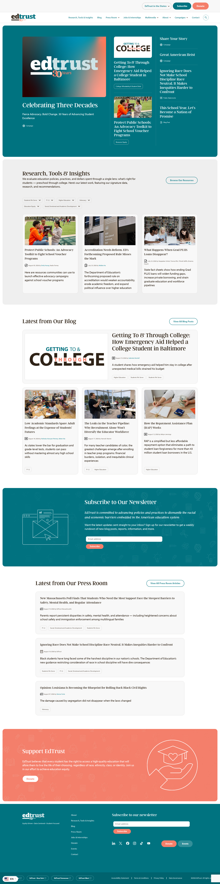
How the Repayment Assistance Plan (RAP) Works (168, 425)
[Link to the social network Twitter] (120, 844)
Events (74, 848)
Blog (99, 17)
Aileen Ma (62, 438)
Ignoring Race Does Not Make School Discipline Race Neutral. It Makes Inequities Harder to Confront (176, 81)
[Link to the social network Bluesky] (155, 844)
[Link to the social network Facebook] (127, 844)
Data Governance (175, 878)
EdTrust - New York (37, 878)
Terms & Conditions (141, 878)
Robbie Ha (102, 265)
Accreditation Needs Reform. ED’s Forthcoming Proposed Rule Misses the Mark (107, 254)
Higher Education (64, 200)
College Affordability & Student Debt (128, 86)
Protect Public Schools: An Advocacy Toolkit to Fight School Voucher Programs (133, 128)
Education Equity (30, 206)
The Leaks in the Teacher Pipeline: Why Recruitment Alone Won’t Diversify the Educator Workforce (107, 428)
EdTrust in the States (156, 6)
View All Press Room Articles (165, 583)
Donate (200, 6)
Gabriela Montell (134, 358)
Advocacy (83, 200)
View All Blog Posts (183, 321)
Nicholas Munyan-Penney (49, 438)
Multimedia (150, 17)
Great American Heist (177, 55)
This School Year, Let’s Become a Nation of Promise (177, 112)
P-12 (48, 200)
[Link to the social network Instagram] (134, 844)
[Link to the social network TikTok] (141, 844)
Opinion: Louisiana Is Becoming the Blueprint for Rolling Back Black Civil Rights (93, 687)
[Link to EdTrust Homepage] (23, 17)
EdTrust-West (84, 878)
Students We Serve (30, 200)
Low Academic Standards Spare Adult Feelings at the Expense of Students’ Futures (50, 428)
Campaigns (180, 17)
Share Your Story (174, 39)
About (165, 17)
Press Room (111, 17)
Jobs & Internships (132, 17)
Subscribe (182, 6)
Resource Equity (121, 142)
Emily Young (45, 265)
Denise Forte (61, 694)
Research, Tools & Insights (80, 17)
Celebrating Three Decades (60, 105)
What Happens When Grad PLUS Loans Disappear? (165, 252)
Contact (196, 17)
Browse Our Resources (182, 180)
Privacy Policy (159, 878)
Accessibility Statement (120, 878)
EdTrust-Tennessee (61, 878)
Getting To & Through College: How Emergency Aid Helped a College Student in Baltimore (133, 70)
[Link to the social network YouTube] (148, 844)
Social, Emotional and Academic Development (61, 206)
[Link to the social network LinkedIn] (113, 844)
